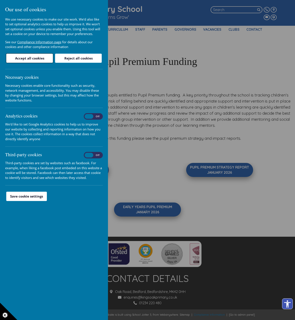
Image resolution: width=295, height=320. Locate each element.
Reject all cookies (78, 58)
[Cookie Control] (8, 311)
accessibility (287, 304)
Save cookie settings (26, 196)
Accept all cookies (29, 58)
